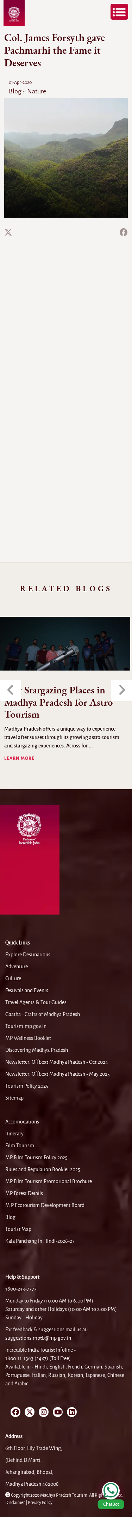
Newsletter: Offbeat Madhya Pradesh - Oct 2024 (56, 1062)
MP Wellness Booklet (28, 1038)
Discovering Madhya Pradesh (36, 1050)
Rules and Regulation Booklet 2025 (42, 1169)
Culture (13, 978)
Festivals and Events (26, 990)
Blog (10, 1217)
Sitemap (14, 1098)
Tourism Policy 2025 (26, 1086)
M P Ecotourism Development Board (44, 1205)
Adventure (16, 966)
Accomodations (22, 1121)
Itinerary (14, 1133)
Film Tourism (19, 1145)
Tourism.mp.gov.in (25, 1026)
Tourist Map (18, 1229)
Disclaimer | (16, 1502)
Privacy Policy (40, 1502)
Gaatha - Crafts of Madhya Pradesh (42, 1014)
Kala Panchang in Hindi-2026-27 (40, 1241)
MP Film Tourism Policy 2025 (36, 1157)
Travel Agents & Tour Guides (36, 1002)
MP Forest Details (24, 1193)
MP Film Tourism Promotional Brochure (48, 1181)
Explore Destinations (27, 954)
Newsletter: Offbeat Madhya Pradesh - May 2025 (57, 1074)
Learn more (19, 758)
